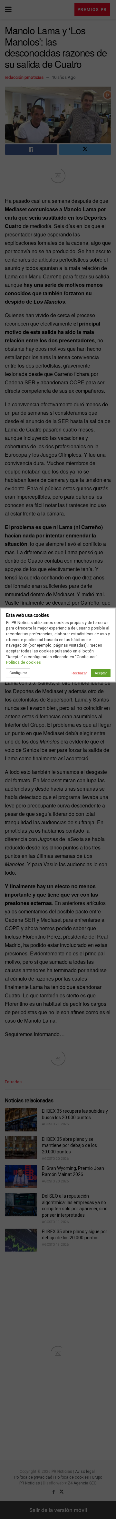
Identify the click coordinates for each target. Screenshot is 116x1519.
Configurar (18, 673)
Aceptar (101, 673)
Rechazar (79, 673)
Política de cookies (23, 662)
